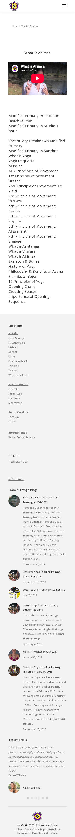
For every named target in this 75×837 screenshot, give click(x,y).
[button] (28, 798)
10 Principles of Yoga (26, 281)
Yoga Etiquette (21, 160)
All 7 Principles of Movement (33, 170)
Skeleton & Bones (23, 261)
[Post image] (14, 501)
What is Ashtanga (23, 246)
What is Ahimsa (21, 256)
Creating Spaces (22, 291)
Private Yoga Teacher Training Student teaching (40, 607)
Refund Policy (16, 479)
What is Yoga (19, 155)
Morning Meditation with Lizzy (40, 651)
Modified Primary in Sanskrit (33, 150)
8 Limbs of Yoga (22, 276)
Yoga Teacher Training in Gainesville (44, 589)
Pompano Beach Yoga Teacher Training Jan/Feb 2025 (41, 500)
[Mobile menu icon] (64, 5)
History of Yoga (21, 266)
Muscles (15, 165)
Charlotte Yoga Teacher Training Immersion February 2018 (41, 669)
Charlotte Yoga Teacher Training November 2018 (41, 574)
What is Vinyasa (22, 251)
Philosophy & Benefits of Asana (35, 271)
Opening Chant (21, 286)
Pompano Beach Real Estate (37, 833)
